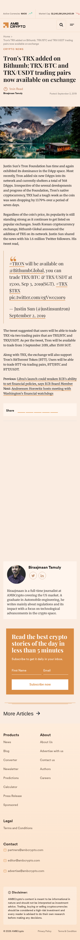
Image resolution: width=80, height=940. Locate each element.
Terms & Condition (67, 931)
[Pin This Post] (37, 409)
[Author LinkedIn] (42, 575)
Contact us (47, 760)
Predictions (11, 778)
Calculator (10, 787)
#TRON (16, 263)
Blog (6, 751)
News (7, 742)
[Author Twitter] (33, 575)
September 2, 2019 (27, 315)
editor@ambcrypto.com (24, 860)
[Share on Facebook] (21, 409)
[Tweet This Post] (29, 409)
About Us (46, 742)
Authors (45, 769)
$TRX (14, 290)
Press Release (12, 796)
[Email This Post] (46, 409)
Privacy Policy (44, 931)
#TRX (61, 284)
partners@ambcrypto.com (25, 850)
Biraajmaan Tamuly (13, 93)
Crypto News (13, 49)
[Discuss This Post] (54, 409)
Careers (45, 778)
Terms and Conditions (17, 828)
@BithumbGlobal (26, 270)
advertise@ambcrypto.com (26, 871)
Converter (10, 760)
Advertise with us (51, 751)
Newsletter (10, 769)
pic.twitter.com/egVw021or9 (37, 297)
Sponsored (10, 805)
